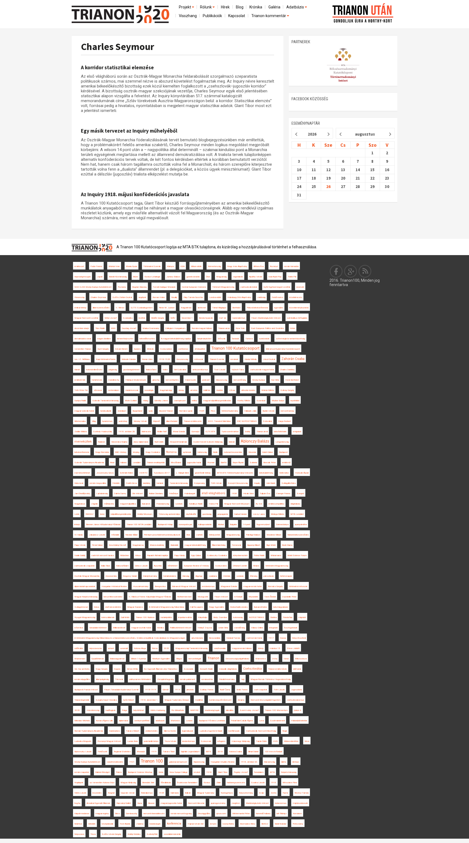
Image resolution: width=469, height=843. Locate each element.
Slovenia (252, 452)
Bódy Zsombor (220, 617)
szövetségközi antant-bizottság (290, 338)
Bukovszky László (82, 751)
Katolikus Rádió (195, 504)
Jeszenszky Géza (104, 473)
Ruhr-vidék (159, 442)
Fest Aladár (125, 824)
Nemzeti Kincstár (196, 803)
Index (165, 369)
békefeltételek (280, 431)
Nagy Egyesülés (216, 607)
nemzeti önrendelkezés (153, 813)
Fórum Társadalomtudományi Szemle (121, 689)
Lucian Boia (132, 741)
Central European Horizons (194, 287)
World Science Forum (297, 555)
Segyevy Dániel (130, 576)
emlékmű (286, 462)
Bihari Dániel (253, 751)
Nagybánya (79, 504)
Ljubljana (213, 576)
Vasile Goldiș (79, 555)
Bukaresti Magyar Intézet (184, 586)
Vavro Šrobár (270, 597)
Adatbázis (295, 7)
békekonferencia (81, 452)
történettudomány (229, 411)
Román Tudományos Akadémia (88, 731)
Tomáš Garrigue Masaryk (164, 287)
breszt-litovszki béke (113, 597)
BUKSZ (264, 824)
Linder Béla (223, 627)
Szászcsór (206, 741)
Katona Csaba (235, 751)
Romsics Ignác (186, 411)
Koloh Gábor (267, 452)
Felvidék (116, 483)
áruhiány (146, 483)
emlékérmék (79, 380)
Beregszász (160, 586)
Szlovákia (267, 421)
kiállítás (207, 390)
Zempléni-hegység (165, 679)
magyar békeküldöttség (195, 545)
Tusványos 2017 (162, 473)
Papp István (79, 545)
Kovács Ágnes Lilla (104, 720)
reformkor (78, 627)
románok (234, 359)
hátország (202, 452)
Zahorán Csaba (293, 359)
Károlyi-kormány (150, 576)
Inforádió (115, 535)
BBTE (208, 751)
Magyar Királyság (128, 782)
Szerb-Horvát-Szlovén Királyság (208, 442)
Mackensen (79, 658)
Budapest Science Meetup (140, 772)
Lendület (137, 462)
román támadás (291, 266)
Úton (208, 276)
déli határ (297, 669)
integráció (273, 627)
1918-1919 (150, 689)
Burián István (268, 411)
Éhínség (253, 576)
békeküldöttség (266, 473)
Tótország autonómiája (169, 514)
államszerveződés (101, 307)
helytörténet (138, 710)
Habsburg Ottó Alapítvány (239, 297)
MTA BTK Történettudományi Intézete (235, 473)
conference (183, 349)
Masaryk (141, 751)
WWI (113, 328)
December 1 (187, 318)
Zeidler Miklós (80, 431)
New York (240, 328)
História (226, 576)
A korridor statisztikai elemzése (117, 67)
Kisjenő (156, 421)
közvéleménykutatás (299, 307)
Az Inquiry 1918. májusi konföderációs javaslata (135, 194)
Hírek (225, 7)
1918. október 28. (126, 431)
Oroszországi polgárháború (237, 658)
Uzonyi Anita (228, 824)
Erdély (247, 431)
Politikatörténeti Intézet (180, 627)
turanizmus (107, 421)
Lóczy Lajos (259, 514)
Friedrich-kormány (227, 679)
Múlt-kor (78, 824)
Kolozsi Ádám (122, 566)
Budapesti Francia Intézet (86, 689)
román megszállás (98, 483)
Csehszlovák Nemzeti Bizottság (261, 731)
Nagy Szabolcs (152, 452)
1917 (271, 638)
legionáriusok (187, 731)
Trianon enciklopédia (155, 462)
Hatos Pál (213, 504)
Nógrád (111, 793)
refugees (221, 741)
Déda (161, 772)
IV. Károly (78, 535)
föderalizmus (147, 793)
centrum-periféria (141, 720)
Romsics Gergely (275, 586)
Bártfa (223, 462)
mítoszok (198, 359)
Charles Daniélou (287, 369)
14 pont (246, 524)
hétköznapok (286, 576)
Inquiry (257, 483)
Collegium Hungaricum (175, 328)
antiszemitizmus (200, 369)
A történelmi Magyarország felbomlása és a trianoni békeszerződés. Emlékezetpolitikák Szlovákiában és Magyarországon (129, 638)
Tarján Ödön (261, 741)
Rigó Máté (271, 545)
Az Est (259, 504)
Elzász (207, 782)
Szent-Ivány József (249, 710)
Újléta (283, 762)
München (124, 555)
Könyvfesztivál (299, 638)
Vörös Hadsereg (157, 710)
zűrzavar (98, 390)
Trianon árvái (262, 431)
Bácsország (269, 762)
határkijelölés (166, 617)
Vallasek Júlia (250, 411)
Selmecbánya (282, 524)
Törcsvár (119, 679)
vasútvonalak (220, 648)
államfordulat (172, 421)
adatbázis (160, 720)
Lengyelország (282, 442)
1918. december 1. (149, 700)
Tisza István (170, 741)
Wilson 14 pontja (138, 658)
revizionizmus (208, 586)
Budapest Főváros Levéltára (212, 720)
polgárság (113, 369)
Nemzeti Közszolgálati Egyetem (266, 700)
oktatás (193, 390)
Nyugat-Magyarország (84, 617)
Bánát (77, 369)
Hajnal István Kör (196, 824)
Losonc (189, 720)
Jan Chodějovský (82, 493)
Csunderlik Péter (289, 597)
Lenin (76, 514)
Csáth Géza (131, 483)
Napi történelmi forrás (105, 359)
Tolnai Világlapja (219, 307)
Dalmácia (174, 793)
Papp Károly (179, 555)
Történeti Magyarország (223, 287)
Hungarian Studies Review (222, 762)
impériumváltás (185, 617)
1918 (209, 772)
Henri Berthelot (292, 380)
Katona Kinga (140, 648)
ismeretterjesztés (125, 338)
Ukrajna (241, 700)
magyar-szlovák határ (84, 411)
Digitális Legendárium (190, 751)
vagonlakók (238, 276)
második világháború (228, 669)
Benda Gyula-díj (206, 318)
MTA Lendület (297, 514)
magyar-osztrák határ (141, 627)
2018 (220, 751)
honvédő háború (263, 813)
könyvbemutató (240, 555)
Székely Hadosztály (102, 431)
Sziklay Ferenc (207, 689)
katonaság (238, 617)
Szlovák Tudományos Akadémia (89, 462)
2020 (166, 648)
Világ (94, 421)
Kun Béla (275, 380)
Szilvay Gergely (287, 390)
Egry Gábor (196, 555)
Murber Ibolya (278, 400)
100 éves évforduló (273, 751)
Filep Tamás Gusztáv (193, 297)
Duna (139, 803)
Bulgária (233, 524)
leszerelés (97, 793)
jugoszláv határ (194, 462)
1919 (154, 751)
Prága (124, 710)
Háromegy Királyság (241, 741)
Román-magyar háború (202, 328)
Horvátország (93, 710)
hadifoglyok (111, 710)
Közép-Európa (258, 380)
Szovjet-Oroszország (238, 483)
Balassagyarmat (117, 658)
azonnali (124, 648)
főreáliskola (166, 782)
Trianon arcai (223, 328)
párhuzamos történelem (140, 679)
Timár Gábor (97, 545)
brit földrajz (282, 813)
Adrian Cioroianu (156, 493)
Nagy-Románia (102, 452)
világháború (295, 504)
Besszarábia (214, 638)
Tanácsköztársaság (179, 483)
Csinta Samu (120, 493)
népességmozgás (82, 276)
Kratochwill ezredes (239, 607)
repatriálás (294, 400)
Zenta (273, 793)
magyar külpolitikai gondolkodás (217, 400)
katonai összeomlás (233, 452)
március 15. (275, 648)
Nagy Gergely (102, 669)
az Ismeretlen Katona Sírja (102, 782)
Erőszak (222, 338)
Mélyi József (110, 318)
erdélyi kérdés (151, 731)
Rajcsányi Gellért (123, 803)
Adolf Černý (225, 689)
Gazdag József (129, 328)
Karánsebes (114, 731)
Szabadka (127, 318)
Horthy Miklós (243, 400)
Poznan (210, 462)
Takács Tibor (169, 751)
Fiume (285, 793)
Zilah (218, 782)
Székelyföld (152, 834)
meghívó (236, 803)
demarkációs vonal (82, 338)
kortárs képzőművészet (220, 700)
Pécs (213, 411)
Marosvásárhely (157, 545)
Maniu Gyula (131, 266)
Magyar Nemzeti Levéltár (86, 318)
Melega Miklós (277, 514)
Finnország (79, 297)
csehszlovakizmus (295, 700)
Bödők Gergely (157, 318)
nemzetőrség (239, 380)
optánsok (187, 452)
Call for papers (196, 607)
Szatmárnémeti (277, 720)
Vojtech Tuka (238, 369)
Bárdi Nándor (280, 824)
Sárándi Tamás (233, 638)
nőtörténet (173, 566)
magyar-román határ (252, 586)
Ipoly (150, 411)
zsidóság (261, 297)
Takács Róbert (132, 731)
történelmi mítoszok (298, 586)
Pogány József (241, 772)
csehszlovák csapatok (84, 566)
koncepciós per (185, 524)
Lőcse (232, 390)
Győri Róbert (128, 700)
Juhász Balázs (173, 276)
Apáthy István (255, 276)
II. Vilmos (120, 307)
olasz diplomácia (141, 442)
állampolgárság (102, 679)
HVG (275, 741)
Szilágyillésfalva (288, 483)
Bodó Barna (287, 545)
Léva (261, 720)
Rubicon (101, 442)
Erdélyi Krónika (134, 834)
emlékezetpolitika (276, 504)
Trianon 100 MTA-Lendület (138, 524)
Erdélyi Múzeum (144, 514)
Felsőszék (102, 751)
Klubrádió (174, 545)
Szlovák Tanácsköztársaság (105, 400)
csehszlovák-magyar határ (262, 369)
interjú (77, 524)
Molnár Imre (114, 266)
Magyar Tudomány (205, 793)
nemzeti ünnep (287, 411)
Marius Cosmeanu (150, 328)
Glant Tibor (222, 772)
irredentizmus (188, 741)
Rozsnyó (274, 266)
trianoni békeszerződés (298, 535)
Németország (214, 266)
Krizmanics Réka (247, 824)
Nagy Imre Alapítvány (237, 266)
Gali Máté (125, 617)
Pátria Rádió (259, 555)
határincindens (169, 576)
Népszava (79, 834)
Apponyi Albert (253, 545)
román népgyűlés (82, 679)
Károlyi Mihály (251, 359)
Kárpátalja (202, 617)
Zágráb (94, 504)
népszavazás (95, 648)
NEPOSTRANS (256, 617)
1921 (132, 762)
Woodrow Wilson (274, 535)
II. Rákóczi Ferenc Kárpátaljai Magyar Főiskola (150, 597)
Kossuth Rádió (206, 669)
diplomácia (123, 720)
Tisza (93, 834)
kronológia (149, 390)
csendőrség (239, 627)
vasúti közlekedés (115, 762)
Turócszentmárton (230, 431)
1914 (177, 689)
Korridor (219, 390)
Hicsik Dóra (248, 493)
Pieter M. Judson (167, 307)
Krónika (255, 7)
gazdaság (206, 514)
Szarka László (258, 782)
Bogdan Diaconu (139, 287)
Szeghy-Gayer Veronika (106, 700)
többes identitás (291, 741)
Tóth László (279, 689)
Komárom (297, 813)
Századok (189, 669)
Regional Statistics (122, 751)
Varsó (286, 658)
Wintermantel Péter (241, 813)
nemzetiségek (194, 658)
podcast (206, 380)
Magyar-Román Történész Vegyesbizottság (271, 679)
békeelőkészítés (147, 338)
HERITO (143, 473)
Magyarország (233, 535)
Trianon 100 (152, 761)
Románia (171, 452)
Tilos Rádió (100, 328)
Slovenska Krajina (119, 442)
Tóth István (216, 483)
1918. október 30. (249, 762)
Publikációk (212, 16)
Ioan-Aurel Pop (274, 276)
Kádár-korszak (131, 390)
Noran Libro (147, 359)
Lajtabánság (102, 493)
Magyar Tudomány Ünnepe (176, 700)
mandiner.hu (113, 380)
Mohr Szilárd (131, 400)
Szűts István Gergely (111, 834)
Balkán (188, 793)
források (235, 338)
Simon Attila (132, 669)
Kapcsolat (236, 16)
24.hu (274, 658)
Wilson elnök (196, 266)
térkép (261, 648)
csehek (199, 535)
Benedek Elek (148, 782)
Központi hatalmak (178, 442)
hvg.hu (77, 803)
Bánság (185, 576)
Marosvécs (260, 658)
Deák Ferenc (242, 689)
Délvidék (92, 824)
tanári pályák (105, 411)
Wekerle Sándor (129, 359)
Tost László (219, 369)
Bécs (117, 813)
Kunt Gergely (103, 349)
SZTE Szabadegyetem (142, 307)
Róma (154, 648)
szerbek (179, 504)
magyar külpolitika (128, 504)
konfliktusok (234, 731)
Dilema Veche (170, 731)
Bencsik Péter (269, 462)
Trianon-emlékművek (277, 669)
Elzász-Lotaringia (152, 276)
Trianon (213, 658)
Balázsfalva (151, 369)
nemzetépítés (172, 380)
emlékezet (79, 266)
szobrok (240, 576)
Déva (307, 741)
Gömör (166, 689)
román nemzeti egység (181, 813)
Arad (112, 462)
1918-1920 (164, 359)
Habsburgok (189, 493)
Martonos (175, 720)
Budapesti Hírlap (165, 524)
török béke (284, 473)
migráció (302, 617)
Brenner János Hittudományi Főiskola (103, 524)
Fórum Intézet (221, 597)
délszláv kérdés (248, 390)
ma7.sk (222, 318)
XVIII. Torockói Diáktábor (219, 421)
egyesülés (278, 307)
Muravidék (253, 597)
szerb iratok (264, 338)
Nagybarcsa (138, 545)
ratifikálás (78, 648)
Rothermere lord (184, 597)
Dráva (96, 607)
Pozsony (122, 287)
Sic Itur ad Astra (81, 669)
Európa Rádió (80, 400)
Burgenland (137, 411)
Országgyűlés (204, 813)
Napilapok (78, 782)
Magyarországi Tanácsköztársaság (191, 648)
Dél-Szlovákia (180, 369)
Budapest (283, 452)
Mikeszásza (301, 658)
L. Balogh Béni (182, 473)
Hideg (145, 400)
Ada (188, 535)
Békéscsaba (79, 421)
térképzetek (214, 535)
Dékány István (140, 421)
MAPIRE (194, 710)
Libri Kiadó (270, 483)
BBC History (120, 452)
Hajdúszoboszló (300, 803)
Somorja (195, 431)
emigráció (297, 431)
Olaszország (221, 380)
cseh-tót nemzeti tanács (102, 555)
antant (111, 648)
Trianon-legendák (81, 700)
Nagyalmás (186, 307)
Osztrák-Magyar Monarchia (86, 576)
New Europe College (178, 772)
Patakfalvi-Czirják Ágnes (242, 720)
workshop (123, 421)
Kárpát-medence (81, 813)
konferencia (174, 823)
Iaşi (242, 679)
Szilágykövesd (81, 607)
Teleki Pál (292, 276)
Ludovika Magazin (82, 741)
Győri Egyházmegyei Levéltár (277, 287)
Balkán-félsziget (102, 772)
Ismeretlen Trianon (82, 349)
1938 (234, 493)
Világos (179, 658)
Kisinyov (170, 266)
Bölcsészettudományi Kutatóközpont (283, 349)
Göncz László (141, 566)
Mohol (221, 524)
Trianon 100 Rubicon (145, 617)
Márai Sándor (179, 431)
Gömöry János (161, 400)
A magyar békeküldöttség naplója (176, 338)
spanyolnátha (301, 524)
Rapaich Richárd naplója (157, 555)
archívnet (202, 307)
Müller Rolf (162, 431)
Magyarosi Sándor (229, 586)
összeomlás (111, 576)
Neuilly (174, 297)
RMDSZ (89, 514)
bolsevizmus (280, 803)
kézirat (197, 772)
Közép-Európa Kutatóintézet (87, 762)
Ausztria (157, 566)
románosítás (207, 679)
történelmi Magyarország (276, 566)
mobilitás (199, 700)
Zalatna (139, 824)
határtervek (97, 380)
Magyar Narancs (135, 607)
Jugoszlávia (296, 689)
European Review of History (196, 566)
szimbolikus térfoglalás (297, 318)
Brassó (151, 803)
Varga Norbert (284, 421)
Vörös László (80, 793)
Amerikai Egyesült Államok (98, 803)
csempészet (180, 400)
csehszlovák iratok (248, 287)
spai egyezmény (218, 803)
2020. (77, 710)
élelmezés (146, 431)
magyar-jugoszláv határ (171, 803)
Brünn (135, 276)
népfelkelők (191, 514)
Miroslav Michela (82, 720)
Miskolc (150, 349)
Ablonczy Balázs (255, 441)
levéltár (142, 318)
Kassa (283, 638)
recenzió (300, 287)
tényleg (136, 452)
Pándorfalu (287, 617)
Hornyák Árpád (302, 473)
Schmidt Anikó (126, 473)
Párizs (119, 772)
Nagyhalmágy (166, 390)
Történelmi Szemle (152, 266)
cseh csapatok (260, 689)
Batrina (273, 617)
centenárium (113, 390)
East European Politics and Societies (267, 328)
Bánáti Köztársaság (118, 276)
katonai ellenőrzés (94, 369)
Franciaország (162, 504)
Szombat (260, 400)
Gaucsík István (128, 793)
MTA (272, 772)
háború (123, 462)
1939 (201, 411)
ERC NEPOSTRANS (247, 421)
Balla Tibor (105, 566)
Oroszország (182, 359)
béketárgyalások (280, 607)
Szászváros (221, 566)
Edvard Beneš (121, 349)
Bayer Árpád (238, 462)
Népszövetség (246, 793)
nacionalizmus (238, 318)
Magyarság (221, 276)
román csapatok (81, 772)
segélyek (142, 297)
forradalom (259, 772)
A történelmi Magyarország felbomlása (166, 607)
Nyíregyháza (227, 793)
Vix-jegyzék (203, 597)
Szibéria (253, 462)
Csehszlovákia (252, 668)
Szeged (300, 493)
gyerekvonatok (193, 276)
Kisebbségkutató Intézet (257, 803)
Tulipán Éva (265, 493)
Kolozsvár (78, 483)
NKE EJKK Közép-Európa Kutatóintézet (93, 287)
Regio (284, 731)
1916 (273, 782)
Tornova (249, 338)
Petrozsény (298, 824)
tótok (292, 328)
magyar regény (102, 813)
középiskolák (107, 824)
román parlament (187, 679)
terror (102, 514)
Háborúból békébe (299, 720)
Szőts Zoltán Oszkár (122, 297)
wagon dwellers (104, 338)
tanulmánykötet (204, 338)
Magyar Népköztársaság (85, 597)
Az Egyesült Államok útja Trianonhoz (161, 669)
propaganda (223, 514)
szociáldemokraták (172, 834)
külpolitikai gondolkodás (121, 514)
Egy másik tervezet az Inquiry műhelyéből (129, 130)
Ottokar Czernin (240, 566)
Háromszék (190, 380)
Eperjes (137, 349)
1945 (161, 793)
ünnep (181, 390)
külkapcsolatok (205, 524)
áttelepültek (200, 349)
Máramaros (276, 555)
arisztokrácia (197, 638)
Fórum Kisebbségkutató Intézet (266, 318)
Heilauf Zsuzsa (205, 627)
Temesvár (236, 545)
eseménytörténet (82, 473)
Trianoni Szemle (217, 359)
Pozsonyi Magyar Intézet (109, 741)
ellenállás (229, 710)
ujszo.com (221, 813)
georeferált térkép (203, 473)
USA (182, 266)
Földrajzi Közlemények (135, 380)
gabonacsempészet (178, 762)
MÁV (172, 318)
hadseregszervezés (236, 782)
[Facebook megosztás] (336, 271)
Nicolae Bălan (131, 535)
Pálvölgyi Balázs (253, 535)
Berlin (215, 452)
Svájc (261, 793)
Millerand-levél (119, 627)
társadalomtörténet (98, 627)
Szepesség (199, 483)
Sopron (117, 669)
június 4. (298, 710)
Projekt (185, 7)
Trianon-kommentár (269, 16)
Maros (256, 566)
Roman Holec (159, 297)
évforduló (238, 597)
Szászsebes (166, 349)
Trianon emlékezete (193, 421)
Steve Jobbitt (293, 648)
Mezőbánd (176, 462)
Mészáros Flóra (290, 782)
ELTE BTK (210, 431)
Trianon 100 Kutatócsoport (235, 348)
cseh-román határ (254, 638)
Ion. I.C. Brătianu (82, 359)
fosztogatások (290, 627)
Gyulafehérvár (97, 658)
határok (160, 483)
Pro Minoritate (177, 710)
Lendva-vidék (215, 297)
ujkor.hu (155, 380)
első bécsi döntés (113, 607)
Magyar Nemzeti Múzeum (236, 504)
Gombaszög (131, 813)
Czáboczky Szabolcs (217, 555)
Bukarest (146, 504)
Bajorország (199, 762)
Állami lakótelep (219, 545)
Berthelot (236, 307)
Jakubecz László (97, 535)
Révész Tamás (301, 793)
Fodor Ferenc (96, 266)
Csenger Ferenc (283, 493)
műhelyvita (109, 504)
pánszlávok (269, 576)
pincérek (190, 689)
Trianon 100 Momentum (276, 710)
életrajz (295, 762)
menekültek (83, 441)
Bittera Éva (258, 266)
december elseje (81, 328)
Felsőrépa (173, 493)
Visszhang (188, 16)
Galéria (274, 7)
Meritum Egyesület (161, 658)
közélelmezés (295, 297)
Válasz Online (257, 627)
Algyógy (198, 576)
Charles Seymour (117, 46)
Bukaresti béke (260, 607)
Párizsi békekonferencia (257, 307)
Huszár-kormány (140, 586)
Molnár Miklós (267, 390)
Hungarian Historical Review (114, 586)
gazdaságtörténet (131, 369)
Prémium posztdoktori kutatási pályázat (162, 535)
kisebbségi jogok (212, 710)
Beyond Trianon (166, 411)
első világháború (213, 493)
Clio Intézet (137, 493)
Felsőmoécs (277, 297)
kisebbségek (155, 824)
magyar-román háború (242, 648)
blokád (231, 442)
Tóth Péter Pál (80, 390)
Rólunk (206, 7)
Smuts (213, 824)
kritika (194, 400)
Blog (239, 7)
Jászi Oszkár (269, 359)
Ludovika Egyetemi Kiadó (210, 731)
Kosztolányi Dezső (117, 545)
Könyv (138, 555)
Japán (100, 276)
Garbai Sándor (240, 514)
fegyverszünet (263, 524)
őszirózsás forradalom (187, 782)
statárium (122, 411)
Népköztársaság (288, 772)
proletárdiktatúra (151, 741)
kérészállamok (108, 617)
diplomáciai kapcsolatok (84, 586)
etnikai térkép (80, 307)
